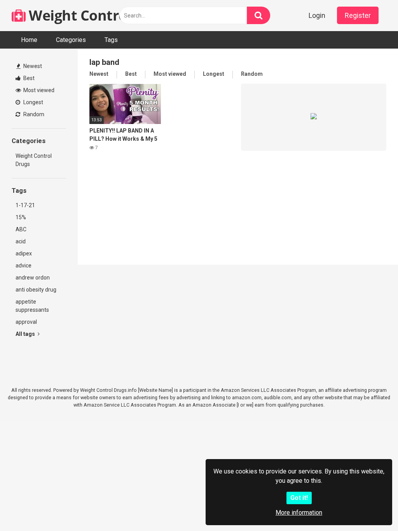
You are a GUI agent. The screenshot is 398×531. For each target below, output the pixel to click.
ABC (21, 229)
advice (23, 265)
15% (21, 217)
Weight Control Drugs (100, 15)
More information (299, 512)
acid (21, 241)
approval (26, 322)
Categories (71, 40)
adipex (24, 253)
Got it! (299, 497)
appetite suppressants (32, 306)
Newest (32, 66)
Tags (111, 40)
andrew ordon (33, 277)
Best (28, 78)
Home (29, 40)
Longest (32, 102)
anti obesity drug (36, 289)
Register (358, 15)
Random (33, 114)
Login (317, 15)
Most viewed (38, 90)
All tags (26, 334)
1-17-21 (25, 205)
